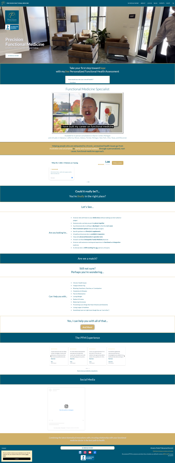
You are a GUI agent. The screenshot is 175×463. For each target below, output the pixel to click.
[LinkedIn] (80, 452)
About (143, 3)
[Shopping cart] (173, 3)
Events (161, 3)
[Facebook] (94, 452)
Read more (53, 358)
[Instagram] (85, 452)
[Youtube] (90, 452)
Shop (168, 3)
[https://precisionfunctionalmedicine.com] (3, 3)
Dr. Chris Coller (57, 427)
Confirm (17, 458)
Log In (149, 3)
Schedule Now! (133, 3)
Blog (155, 3)
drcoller (63, 427)
